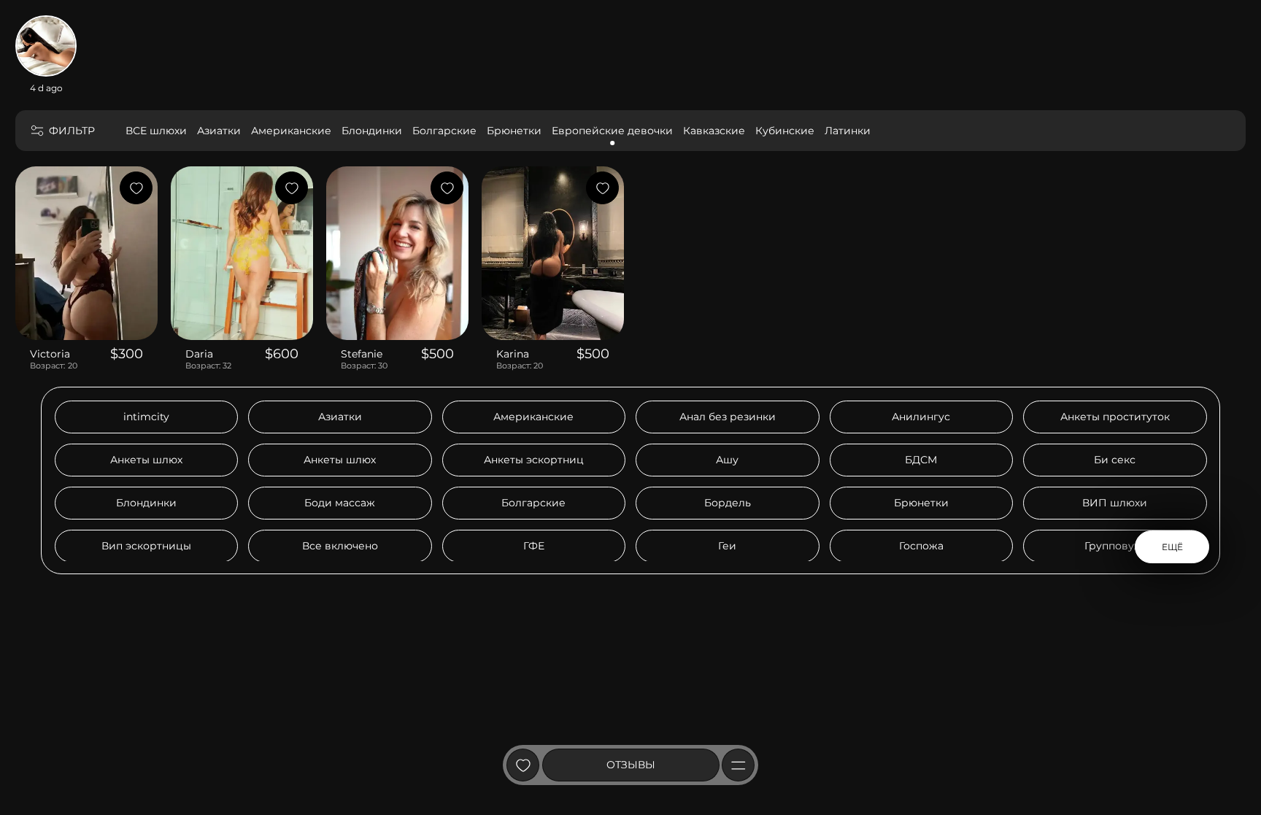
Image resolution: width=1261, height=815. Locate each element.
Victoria (50, 353)
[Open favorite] (522, 765)
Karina (512, 353)
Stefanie (361, 353)
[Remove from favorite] (136, 187)
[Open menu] (738, 765)
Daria (199, 353)
